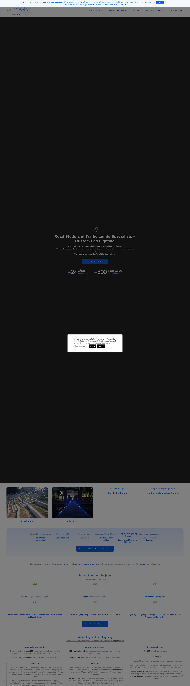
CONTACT (159, 2)
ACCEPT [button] (101, 346)
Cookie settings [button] (80, 346)
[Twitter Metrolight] (91, 2)
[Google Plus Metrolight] (108, 2)
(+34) (115, 5)
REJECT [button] (92, 346)
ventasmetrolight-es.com (82, 5)
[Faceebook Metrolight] (73, 2)
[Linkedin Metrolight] (126, 2)
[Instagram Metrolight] (144, 2)
